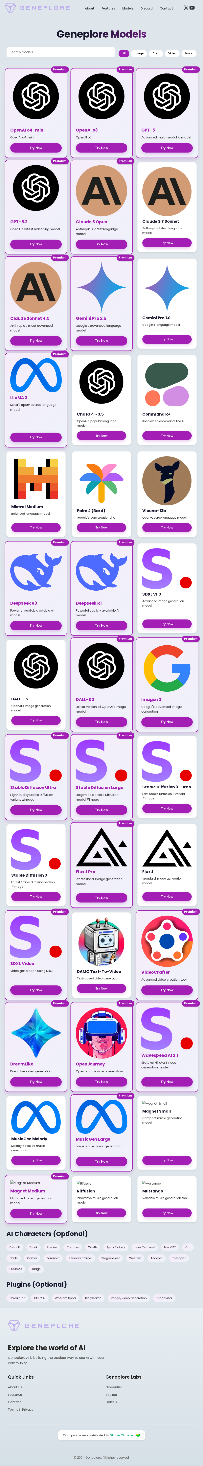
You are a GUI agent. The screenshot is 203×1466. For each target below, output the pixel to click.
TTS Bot (111, 1394)
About (89, 8)
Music (189, 53)
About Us (15, 1387)
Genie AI (111, 1402)
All (124, 53)
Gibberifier (113, 1387)
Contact (166, 8)
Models (127, 8)
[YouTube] (192, 8)
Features (108, 8)
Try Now (36, 148)
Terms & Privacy (21, 1409)
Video (172, 53)
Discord (147, 8)
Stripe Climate (121, 1435)
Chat (155, 53)
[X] (186, 8)
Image (139, 53)
